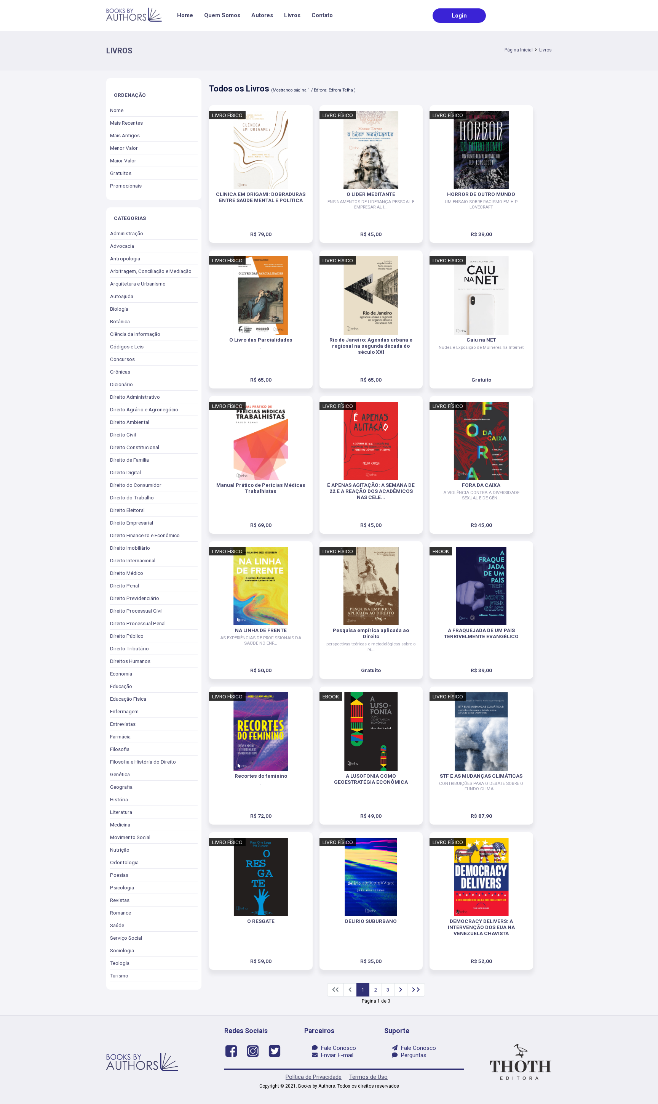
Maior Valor (123, 160)
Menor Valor (124, 148)
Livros (292, 15)
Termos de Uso (368, 1077)
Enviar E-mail (335, 1055)
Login (459, 15)
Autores (262, 15)
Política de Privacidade (314, 1077)
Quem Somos (222, 15)
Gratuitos (120, 173)
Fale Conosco (337, 1048)
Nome (116, 110)
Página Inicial (519, 50)
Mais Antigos (125, 135)
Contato (322, 15)
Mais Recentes (126, 123)
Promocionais (126, 186)
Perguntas (412, 1055)
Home (185, 15)
